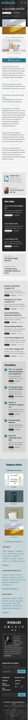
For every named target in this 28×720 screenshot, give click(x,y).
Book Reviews (14, 520)
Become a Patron (20, 677)
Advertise (18, 680)
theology (22, 561)
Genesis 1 (5, 575)
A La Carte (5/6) (11, 223)
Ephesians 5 (5, 582)
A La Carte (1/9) (11, 239)
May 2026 (5, 601)
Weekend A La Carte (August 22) (12, 300)
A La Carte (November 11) (13, 207)
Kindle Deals (15, 179)
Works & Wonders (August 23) (12, 287)
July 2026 (13, 598)
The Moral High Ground (11, 259)
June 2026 (20, 598)
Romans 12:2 (21, 579)
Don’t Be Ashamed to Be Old (15, 437)
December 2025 (7, 606)
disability (16, 556)
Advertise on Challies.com (14, 53)
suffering (15, 561)
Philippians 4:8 (14, 582)
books (5, 553)
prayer (5, 561)
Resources (14, 504)
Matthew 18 (5, 577)
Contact (17, 683)
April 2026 (12, 601)
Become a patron (15, 60)
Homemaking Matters (13, 326)
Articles (14, 487)
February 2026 (6, 603)
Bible (4, 551)
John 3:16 (13, 577)
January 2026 (16, 603)
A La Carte (16, 13)
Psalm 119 (18, 575)
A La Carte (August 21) (14, 337)
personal (20, 558)
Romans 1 (5, 579)
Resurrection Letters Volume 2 (11, 148)
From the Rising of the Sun (17, 191)
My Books (5, 680)
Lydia (20, 141)
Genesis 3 (12, 575)
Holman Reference (18, 37)
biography (11, 551)
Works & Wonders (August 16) (16, 404)
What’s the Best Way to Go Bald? (12, 84)
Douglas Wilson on (11, 108)
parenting (13, 558)
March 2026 (19, 601)
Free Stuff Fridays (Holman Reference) (13, 314)
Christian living (13, 553)
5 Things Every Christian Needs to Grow (12, 270)
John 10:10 (20, 577)
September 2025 (16, 608)
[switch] (16, 686)
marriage (6, 558)
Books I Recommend (5, 684)
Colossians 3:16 (7, 584)
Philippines (6, 16)
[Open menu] (25, 2)
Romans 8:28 (13, 579)
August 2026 (6, 598)
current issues (7, 556)
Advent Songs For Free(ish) (10, 66)
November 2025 (17, 606)
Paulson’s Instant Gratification (11, 132)
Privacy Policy (14, 716)
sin (10, 561)
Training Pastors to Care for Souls (16, 388)
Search (22, 695)
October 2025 (6, 608)
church (21, 553)
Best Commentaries (6, 689)
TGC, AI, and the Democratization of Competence (16, 371)
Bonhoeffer (19, 551)
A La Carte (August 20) (14, 349)
